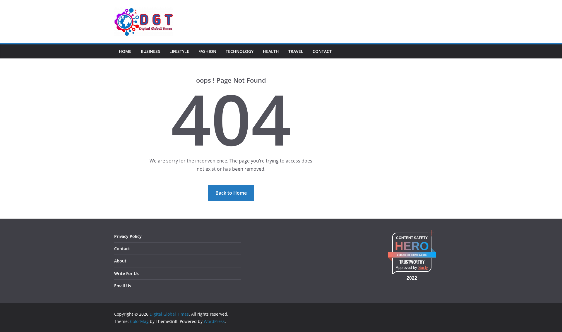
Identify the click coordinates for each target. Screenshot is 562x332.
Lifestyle (179, 51)
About (120, 261)
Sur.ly (423, 267)
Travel (295, 51)
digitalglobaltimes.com (411, 254)
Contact (322, 51)
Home (125, 51)
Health (271, 51)
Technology (239, 51)
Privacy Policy (128, 236)
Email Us (122, 285)
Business (150, 51)
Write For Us (126, 273)
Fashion (207, 51)
